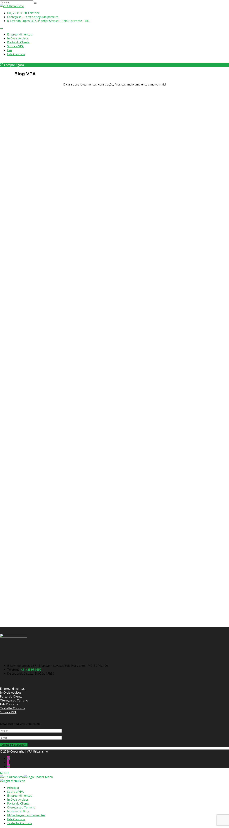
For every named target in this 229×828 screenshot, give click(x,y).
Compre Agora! (14, 65)
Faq (9, 50)
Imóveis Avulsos (18, 38)
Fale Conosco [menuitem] (16, 819)
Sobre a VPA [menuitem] (15, 792)
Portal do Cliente (18, 42)
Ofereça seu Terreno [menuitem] (21, 807)
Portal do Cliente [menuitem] (18, 803)
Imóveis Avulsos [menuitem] (18, 799)
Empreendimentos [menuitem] (19, 796)
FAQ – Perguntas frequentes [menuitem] (26, 815)
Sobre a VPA (15, 46)
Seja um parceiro (33, 17)
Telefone (23, 13)
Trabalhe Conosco (12, 708)
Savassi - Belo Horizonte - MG (48, 21)
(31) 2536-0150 (31, 670)
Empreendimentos (19, 34)
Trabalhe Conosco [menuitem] (19, 823)
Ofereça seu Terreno (14, 700)
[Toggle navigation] (1, 28)
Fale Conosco (16, 54)
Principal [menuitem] (13, 788)
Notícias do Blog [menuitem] (18, 811)
